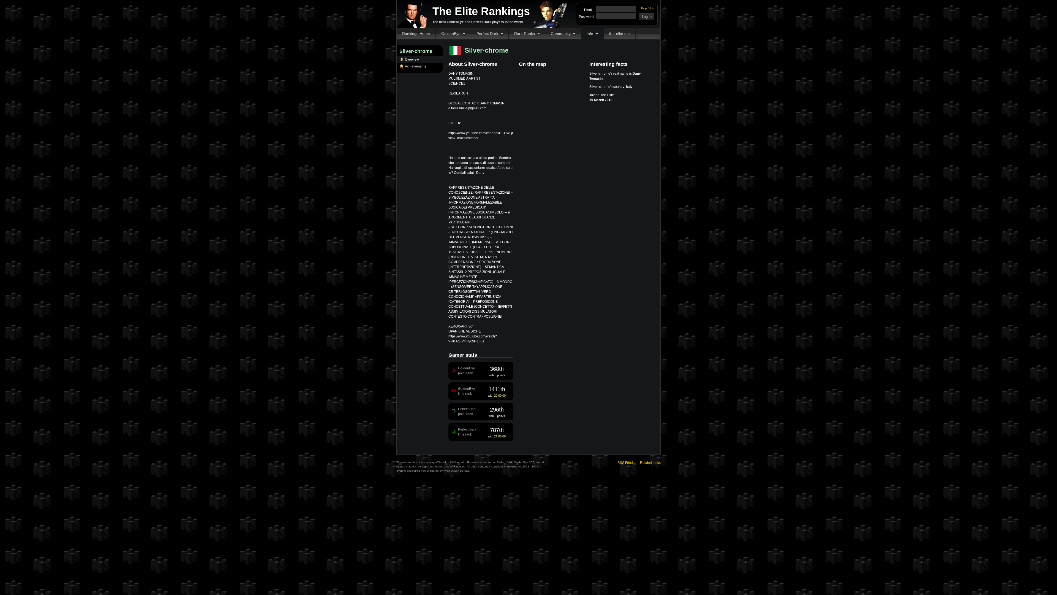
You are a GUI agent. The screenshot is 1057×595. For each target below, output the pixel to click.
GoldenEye (451, 33)
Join (652, 8)
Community (561, 33)
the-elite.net (619, 33)
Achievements (415, 66)
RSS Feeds (625, 463)
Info (590, 33)
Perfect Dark (487, 33)
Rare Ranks (524, 33)
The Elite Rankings (481, 11)
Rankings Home (416, 33)
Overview (412, 59)
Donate (464, 470)
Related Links (650, 463)
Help (644, 8)
